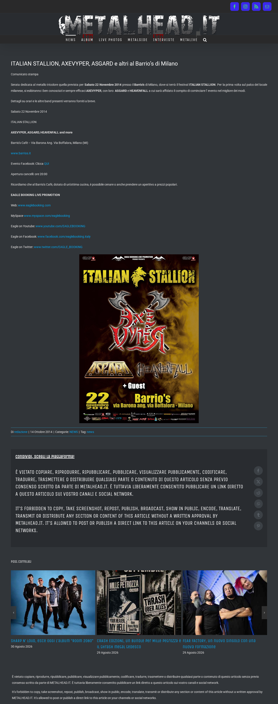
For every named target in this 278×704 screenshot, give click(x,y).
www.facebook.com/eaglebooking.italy (64, 236)
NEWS (74, 432)
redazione (20, 432)
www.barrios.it (21, 153)
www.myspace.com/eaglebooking (47, 215)
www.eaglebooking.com (34, 205)
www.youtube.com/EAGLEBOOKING (60, 226)
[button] (205, 39)
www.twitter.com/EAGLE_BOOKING (58, 247)
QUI (46, 163)
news (90, 432)
